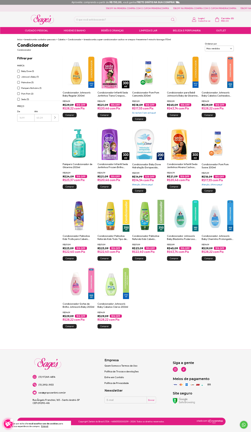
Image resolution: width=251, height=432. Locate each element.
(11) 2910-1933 (46, 384)
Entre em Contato (114, 377)
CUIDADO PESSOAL (36, 30)
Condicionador (75, 39)
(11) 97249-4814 (46, 376)
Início (19, 39)
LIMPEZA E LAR (148, 30)
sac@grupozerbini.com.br (52, 392)
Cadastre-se (204, 21)
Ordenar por (211, 43)
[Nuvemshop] (210, 423)
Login (201, 18)
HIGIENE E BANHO (75, 30)
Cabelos (62, 39)
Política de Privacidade (116, 383)
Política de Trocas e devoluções (121, 371)
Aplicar (55, 118)
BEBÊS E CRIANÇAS (112, 30)
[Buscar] (172, 19)
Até (36, 111)
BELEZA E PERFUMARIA (187, 30)
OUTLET (221, 30)
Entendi (44, 426)
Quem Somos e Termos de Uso (120, 365)
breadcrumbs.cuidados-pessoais (40, 39)
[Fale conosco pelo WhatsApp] (244, 425)
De (18, 111)
